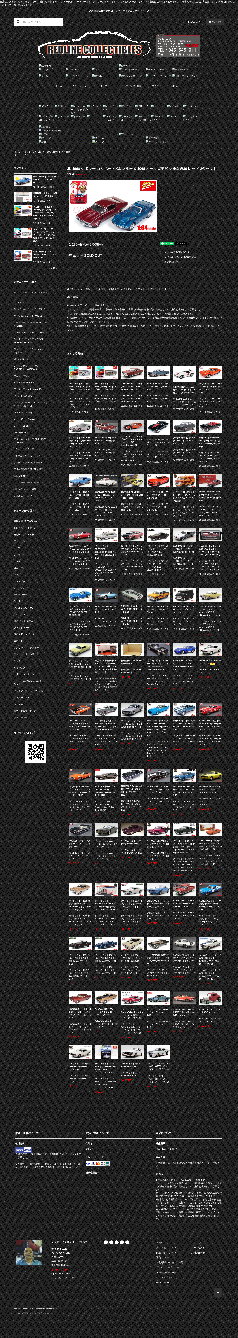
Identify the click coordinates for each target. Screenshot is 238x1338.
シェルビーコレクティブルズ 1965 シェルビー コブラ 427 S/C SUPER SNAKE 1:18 (79, 610)
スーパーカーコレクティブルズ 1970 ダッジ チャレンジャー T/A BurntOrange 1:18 (131, 440)
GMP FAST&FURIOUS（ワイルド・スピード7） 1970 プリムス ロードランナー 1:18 (80, 725)
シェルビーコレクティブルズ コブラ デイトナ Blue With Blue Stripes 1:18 (183, 664)
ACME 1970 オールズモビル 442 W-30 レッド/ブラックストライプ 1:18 (80, 549)
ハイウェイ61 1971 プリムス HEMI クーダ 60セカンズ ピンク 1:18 (158, 844)
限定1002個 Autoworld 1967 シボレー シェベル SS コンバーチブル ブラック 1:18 (209, 442)
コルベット (29, 155)
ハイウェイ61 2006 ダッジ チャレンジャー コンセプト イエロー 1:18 (210, 789)
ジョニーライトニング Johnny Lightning (42, 152)
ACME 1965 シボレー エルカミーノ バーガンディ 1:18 (106, 441)
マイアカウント (199, 1242)
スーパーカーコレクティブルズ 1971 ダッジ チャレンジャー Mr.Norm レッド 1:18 (132, 550)
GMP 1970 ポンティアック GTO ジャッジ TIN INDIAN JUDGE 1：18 (184, 549)
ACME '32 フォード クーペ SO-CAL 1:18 (209, 1010)
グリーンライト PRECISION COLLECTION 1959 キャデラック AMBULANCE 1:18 (106, 552)
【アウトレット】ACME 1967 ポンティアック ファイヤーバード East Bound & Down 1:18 (157, 664)
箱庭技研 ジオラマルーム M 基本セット (132, 662)
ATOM (166, 1282)
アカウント (196, 21)
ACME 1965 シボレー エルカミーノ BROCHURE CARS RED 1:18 (184, 903)
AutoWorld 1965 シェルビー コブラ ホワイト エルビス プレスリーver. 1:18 (184, 390)
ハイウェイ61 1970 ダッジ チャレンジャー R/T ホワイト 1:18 (80, 1067)
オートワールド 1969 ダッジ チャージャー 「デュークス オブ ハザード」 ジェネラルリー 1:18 (210, 844)
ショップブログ (164, 1277)
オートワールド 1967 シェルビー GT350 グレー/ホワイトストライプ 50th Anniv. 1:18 (106, 725)
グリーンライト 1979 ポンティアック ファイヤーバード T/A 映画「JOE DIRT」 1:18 (80, 442)
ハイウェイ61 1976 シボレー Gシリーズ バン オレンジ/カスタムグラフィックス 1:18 (184, 496)
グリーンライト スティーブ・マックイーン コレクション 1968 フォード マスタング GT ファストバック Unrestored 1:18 (184, 847)
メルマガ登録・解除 (131, 86)
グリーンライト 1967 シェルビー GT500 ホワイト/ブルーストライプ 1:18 (158, 1066)
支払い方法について (166, 1247)
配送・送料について (166, 1252)
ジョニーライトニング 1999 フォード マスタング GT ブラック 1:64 (105, 386)
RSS (158, 1282)
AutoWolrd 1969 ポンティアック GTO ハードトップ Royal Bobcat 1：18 (158, 959)
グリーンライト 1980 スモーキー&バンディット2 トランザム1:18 (106, 844)
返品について (163, 1257)
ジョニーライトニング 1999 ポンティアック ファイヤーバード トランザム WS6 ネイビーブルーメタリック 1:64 (45, 213)
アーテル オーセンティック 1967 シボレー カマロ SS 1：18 (184, 441)
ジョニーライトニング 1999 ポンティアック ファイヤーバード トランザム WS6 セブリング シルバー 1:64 (44, 235)
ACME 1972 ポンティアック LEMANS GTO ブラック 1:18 (79, 844)
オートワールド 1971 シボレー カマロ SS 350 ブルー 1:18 (44, 180)
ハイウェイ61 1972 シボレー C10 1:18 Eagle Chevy (157, 609)
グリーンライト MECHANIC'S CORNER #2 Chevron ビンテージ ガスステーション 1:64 (105, 905)
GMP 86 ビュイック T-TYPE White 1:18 (130, 1065)
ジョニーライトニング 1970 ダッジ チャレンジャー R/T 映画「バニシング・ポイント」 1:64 (105, 1068)
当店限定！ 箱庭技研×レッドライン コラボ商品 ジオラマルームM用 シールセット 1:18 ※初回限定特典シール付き (106, 666)
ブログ (155, 86)
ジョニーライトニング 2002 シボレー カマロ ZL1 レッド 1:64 (44, 255)
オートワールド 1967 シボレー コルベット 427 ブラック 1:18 (158, 442)
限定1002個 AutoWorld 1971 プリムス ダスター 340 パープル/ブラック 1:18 (131, 790)
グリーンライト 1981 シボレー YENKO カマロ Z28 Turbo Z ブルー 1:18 (105, 958)
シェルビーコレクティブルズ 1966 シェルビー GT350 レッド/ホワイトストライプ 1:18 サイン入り (210, 550)
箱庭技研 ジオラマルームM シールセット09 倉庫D (45, 194)
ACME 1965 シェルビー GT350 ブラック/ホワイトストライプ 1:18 (158, 789)
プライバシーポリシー (167, 1267)
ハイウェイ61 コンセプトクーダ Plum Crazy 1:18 (132, 842)
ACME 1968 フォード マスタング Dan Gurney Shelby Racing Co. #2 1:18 (210, 905)
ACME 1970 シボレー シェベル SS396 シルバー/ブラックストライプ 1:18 (184, 958)
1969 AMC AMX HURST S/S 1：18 (210, 662)
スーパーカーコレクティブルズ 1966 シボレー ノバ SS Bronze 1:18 (131, 386)
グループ (102, 86)
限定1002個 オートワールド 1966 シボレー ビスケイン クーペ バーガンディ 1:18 (80, 1013)
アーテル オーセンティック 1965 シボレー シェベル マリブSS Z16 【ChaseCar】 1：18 (210, 610)
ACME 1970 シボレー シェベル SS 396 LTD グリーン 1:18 (131, 609)
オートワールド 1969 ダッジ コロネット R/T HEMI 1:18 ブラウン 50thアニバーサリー (80, 905)
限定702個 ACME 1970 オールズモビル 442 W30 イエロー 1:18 (132, 495)
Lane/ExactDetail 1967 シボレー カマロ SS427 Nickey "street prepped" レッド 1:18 (210, 496)
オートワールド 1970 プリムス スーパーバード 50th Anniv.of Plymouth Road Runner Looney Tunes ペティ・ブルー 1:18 (157, 728)
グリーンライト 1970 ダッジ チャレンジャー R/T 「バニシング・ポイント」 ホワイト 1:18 (131, 905)
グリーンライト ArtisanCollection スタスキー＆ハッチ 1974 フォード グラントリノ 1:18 (132, 1013)
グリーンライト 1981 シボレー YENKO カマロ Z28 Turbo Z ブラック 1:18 (79, 959)
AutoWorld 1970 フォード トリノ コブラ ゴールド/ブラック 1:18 (105, 1012)
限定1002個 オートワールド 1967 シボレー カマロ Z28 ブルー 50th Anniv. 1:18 (184, 725)
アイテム (217, 21)
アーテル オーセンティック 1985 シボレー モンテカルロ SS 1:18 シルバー (132, 724)
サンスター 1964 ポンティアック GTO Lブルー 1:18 (157, 386)
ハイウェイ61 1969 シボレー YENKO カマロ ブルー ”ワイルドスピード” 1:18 (184, 790)
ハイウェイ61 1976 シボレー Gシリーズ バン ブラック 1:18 (184, 609)
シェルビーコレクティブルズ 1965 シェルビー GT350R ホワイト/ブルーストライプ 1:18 (210, 959)
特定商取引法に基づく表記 (169, 1262)
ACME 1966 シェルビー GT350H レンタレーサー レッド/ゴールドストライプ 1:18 (210, 725)
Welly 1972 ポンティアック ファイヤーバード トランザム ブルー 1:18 (158, 904)
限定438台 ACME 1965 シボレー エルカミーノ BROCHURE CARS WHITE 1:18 (105, 496)
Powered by (18, 1313)
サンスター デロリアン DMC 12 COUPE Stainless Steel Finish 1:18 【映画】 (105, 790)
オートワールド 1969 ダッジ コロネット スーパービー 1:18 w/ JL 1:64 (132, 958)
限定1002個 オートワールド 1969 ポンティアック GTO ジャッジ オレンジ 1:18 (210, 388)
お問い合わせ (176, 86)
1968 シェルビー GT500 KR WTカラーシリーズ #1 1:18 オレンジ (184, 1012)
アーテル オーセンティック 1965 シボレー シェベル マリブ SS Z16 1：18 (80, 664)
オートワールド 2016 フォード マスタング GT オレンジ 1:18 (158, 495)
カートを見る (198, 1247)
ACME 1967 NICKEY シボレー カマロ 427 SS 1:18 (105, 609)
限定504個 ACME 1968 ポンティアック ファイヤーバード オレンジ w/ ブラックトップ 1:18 (80, 790)
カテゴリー (78, 86)
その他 (67, 152)
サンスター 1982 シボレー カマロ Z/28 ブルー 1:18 (157, 1012)
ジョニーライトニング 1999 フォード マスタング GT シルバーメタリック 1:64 (79, 388)
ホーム (58, 86)
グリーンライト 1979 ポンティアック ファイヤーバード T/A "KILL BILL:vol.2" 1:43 (158, 550)
